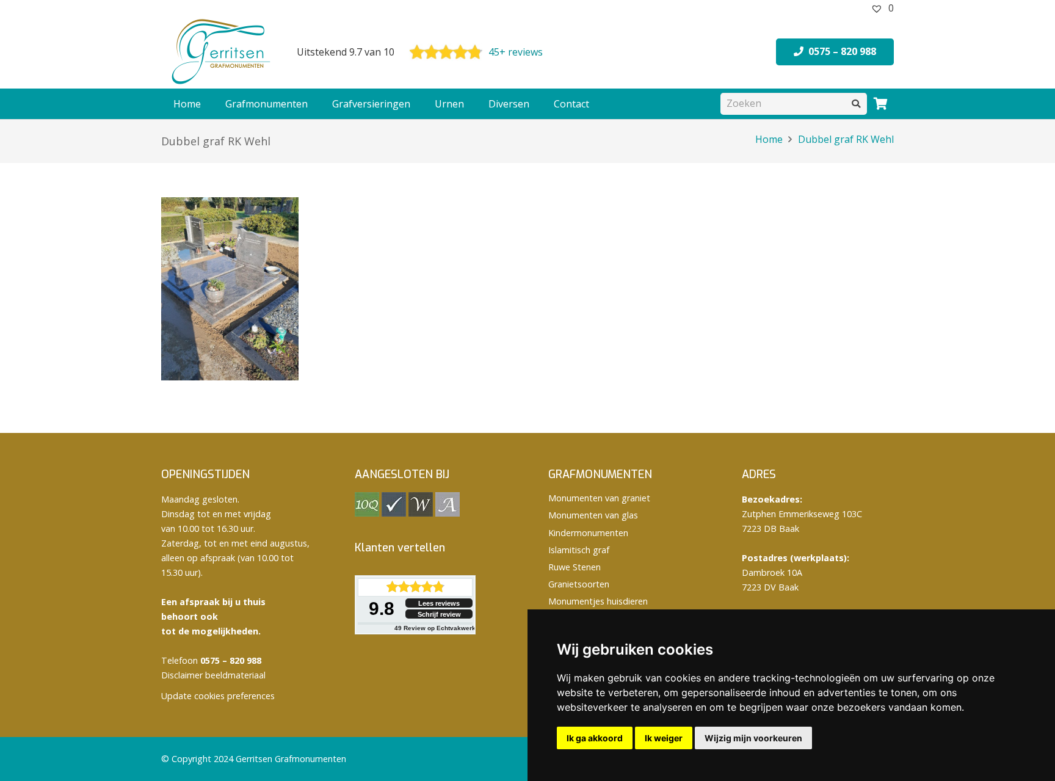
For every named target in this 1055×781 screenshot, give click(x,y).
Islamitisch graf (578, 550)
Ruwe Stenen (574, 567)
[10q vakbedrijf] (367, 513)
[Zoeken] (856, 103)
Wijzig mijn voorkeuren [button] (753, 738)
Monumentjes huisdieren (598, 601)
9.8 (381, 608)
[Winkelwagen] (880, 104)
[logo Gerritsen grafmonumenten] (222, 51)
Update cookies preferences (218, 696)
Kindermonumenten (588, 533)
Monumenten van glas (593, 515)
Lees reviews (439, 603)
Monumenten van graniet (599, 498)
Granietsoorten (578, 584)
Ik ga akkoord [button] (595, 738)
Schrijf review (439, 614)
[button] (314, 104)
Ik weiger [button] (664, 738)
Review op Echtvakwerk (435, 628)
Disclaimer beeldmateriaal (213, 675)
